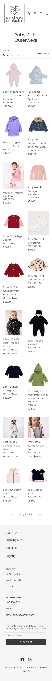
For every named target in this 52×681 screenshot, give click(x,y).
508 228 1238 (13, 602)
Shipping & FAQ (15, 540)
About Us (11, 548)
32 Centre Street (15, 574)
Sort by (6, 50)
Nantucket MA (13, 580)
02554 (9, 586)
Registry (10, 556)
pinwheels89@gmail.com (20, 615)
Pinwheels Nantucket (23, 667)
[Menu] (47, 13)
